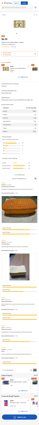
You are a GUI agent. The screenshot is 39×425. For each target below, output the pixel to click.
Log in (24, 3)
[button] (37, 15)
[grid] (19, 72)
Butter (4, 14)
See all (36, 375)
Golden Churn (11, 44)
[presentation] (19, 209)
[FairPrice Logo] (8, 3)
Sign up (16, 3)
